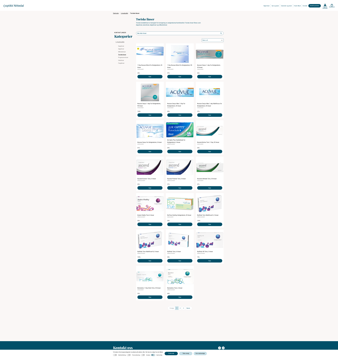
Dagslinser (121, 46)
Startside (116, 13)
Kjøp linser (267, 6)
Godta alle (171, 353)
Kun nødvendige (200, 353)
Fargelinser (121, 63)
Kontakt (305, 6)
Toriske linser (122, 54)
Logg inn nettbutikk (325, 7)
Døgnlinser (121, 49)
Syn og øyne (275, 6)
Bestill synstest (314, 5)
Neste (188, 308)
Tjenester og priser (286, 6)
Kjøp (150, 76)
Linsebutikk (124, 13)
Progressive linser (123, 57)
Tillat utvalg (185, 353)
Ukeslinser (121, 60)
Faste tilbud (297, 6)
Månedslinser (122, 52)
